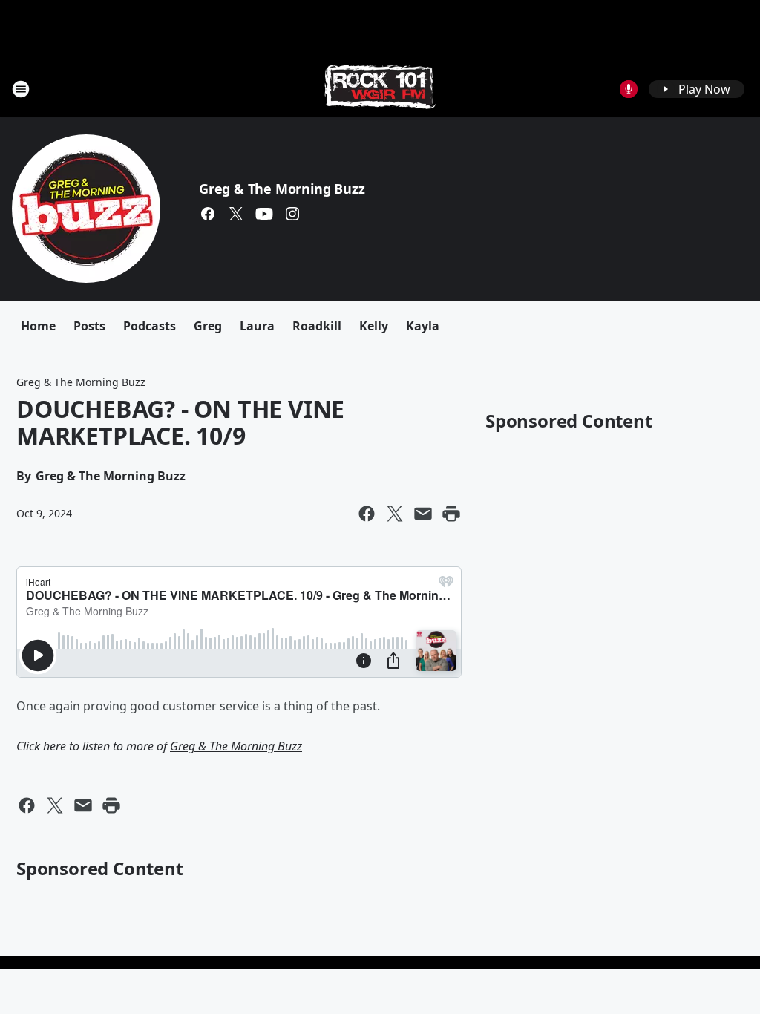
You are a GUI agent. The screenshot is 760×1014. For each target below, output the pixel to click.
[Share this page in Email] (423, 513)
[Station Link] (380, 89)
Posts (89, 326)
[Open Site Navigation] (21, 89)
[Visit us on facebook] (208, 214)
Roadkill (316, 326)
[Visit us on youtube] (264, 214)
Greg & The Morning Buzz (281, 188)
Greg (208, 326)
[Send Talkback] (629, 89)
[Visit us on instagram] (292, 214)
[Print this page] (451, 513)
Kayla (422, 326)
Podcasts (149, 326)
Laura (257, 326)
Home (38, 326)
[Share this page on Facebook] (366, 513)
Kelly (373, 326)
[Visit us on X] (236, 214)
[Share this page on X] (394, 513)
